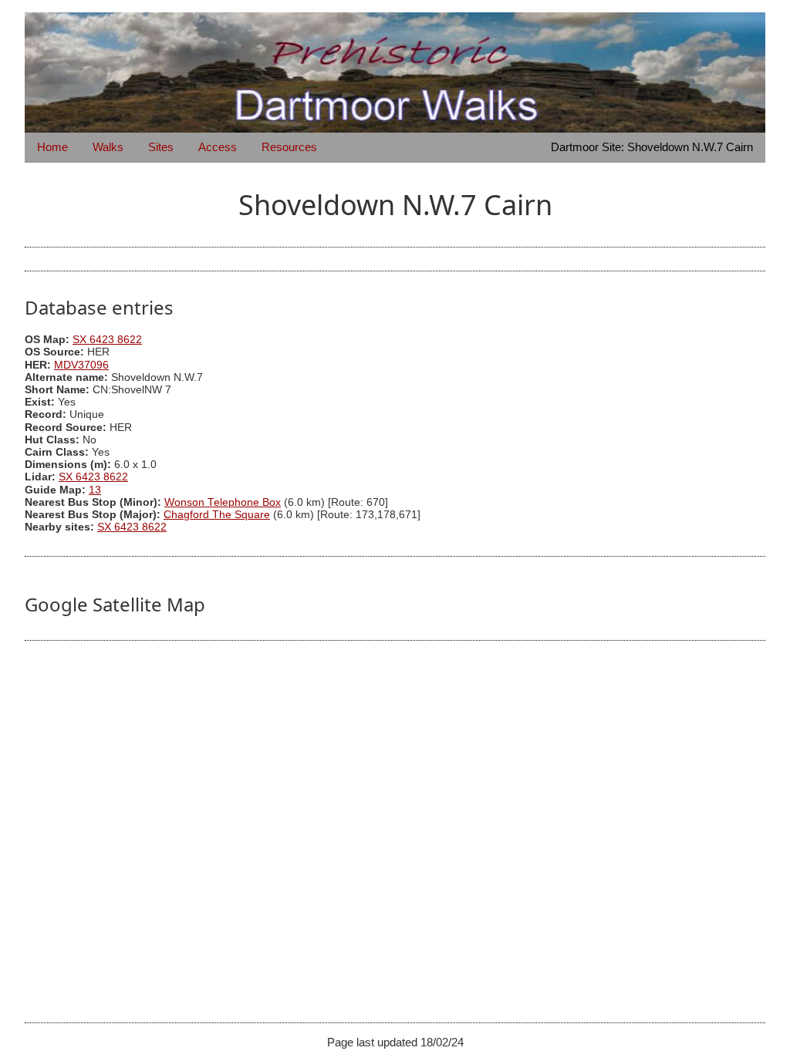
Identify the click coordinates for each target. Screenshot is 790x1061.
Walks (108, 146)
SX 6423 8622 (107, 339)
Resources (289, 146)
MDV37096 (81, 365)
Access (217, 146)
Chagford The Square (217, 514)
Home (52, 146)
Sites (161, 146)
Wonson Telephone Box (222, 502)
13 (95, 490)
